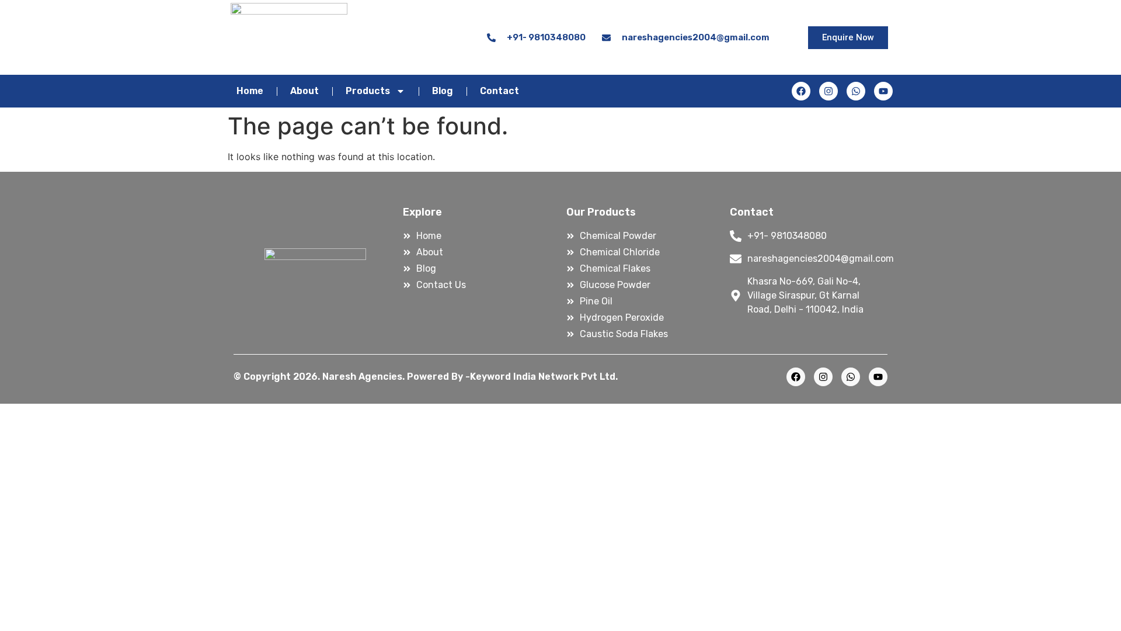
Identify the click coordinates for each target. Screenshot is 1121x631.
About (304, 90)
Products (368, 90)
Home (249, 90)
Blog (442, 90)
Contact (499, 90)
